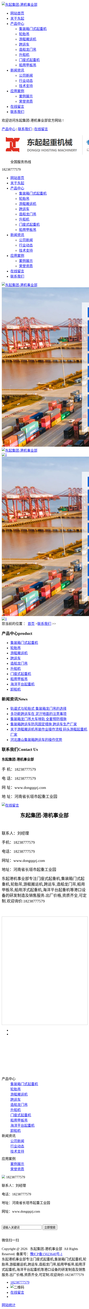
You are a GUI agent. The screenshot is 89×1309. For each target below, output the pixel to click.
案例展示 (26, 96)
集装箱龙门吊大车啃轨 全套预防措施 (38, 719)
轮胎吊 (24, 34)
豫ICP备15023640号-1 (46, 1254)
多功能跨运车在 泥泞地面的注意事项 (38, 714)
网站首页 (17, 13)
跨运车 (24, 44)
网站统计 (9, 1305)
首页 (31, 624)
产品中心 (17, 23)
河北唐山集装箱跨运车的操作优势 (36, 740)
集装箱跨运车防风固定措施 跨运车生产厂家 (43, 724)
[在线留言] (10, 805)
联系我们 (17, 112)
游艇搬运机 (27, 39)
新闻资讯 (17, 70)
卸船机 (15, 689)
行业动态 (26, 81)
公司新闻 (26, 75)
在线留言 (17, 106)
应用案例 (17, 91)
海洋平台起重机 (22, 684)
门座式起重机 (29, 60)
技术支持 (26, 86)
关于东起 (17, 18)
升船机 (24, 55)
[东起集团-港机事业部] (19, 285)
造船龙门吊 (27, 49)
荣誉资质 (26, 101)
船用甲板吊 (27, 65)
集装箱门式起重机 (33, 29)
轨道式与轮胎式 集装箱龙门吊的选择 (38, 708)
